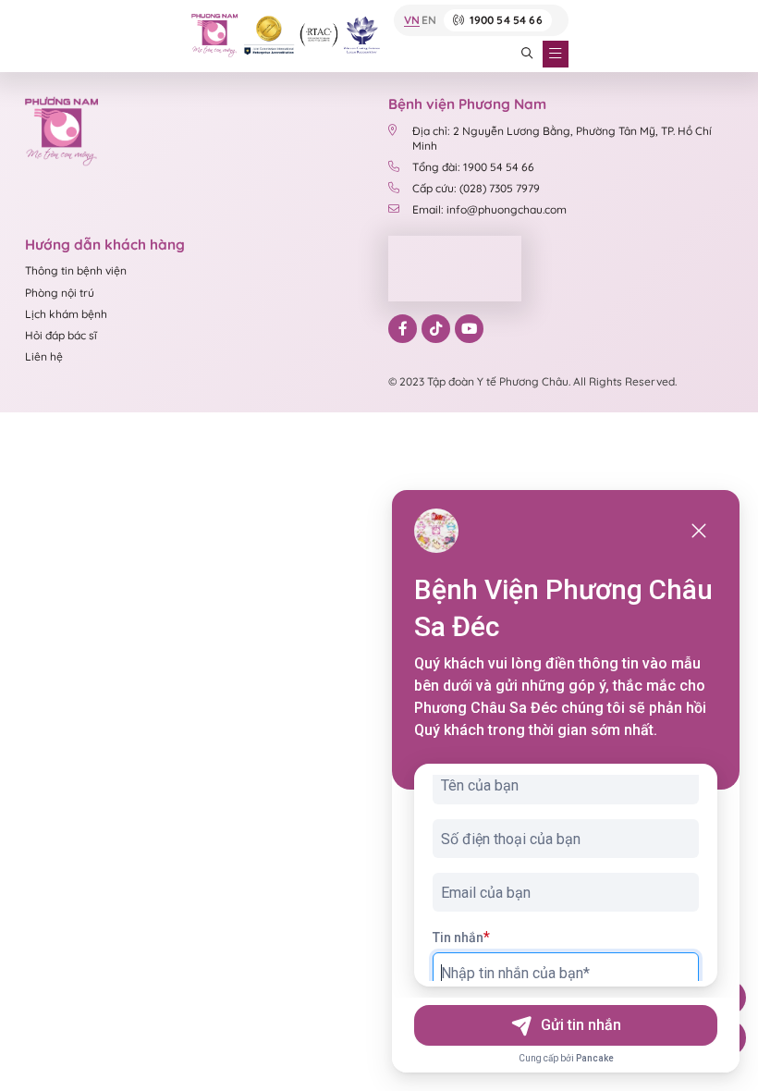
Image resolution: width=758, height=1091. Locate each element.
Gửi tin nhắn (581, 1025)
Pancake (595, 1058)
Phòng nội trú (59, 293)
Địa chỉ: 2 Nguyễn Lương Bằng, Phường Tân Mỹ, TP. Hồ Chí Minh (562, 138)
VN (412, 21)
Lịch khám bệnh (66, 314)
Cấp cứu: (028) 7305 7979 (476, 188)
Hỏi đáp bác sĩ (61, 335)
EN (429, 21)
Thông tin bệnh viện (76, 270)
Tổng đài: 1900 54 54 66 (473, 167)
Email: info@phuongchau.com (489, 209)
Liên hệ (44, 356)
